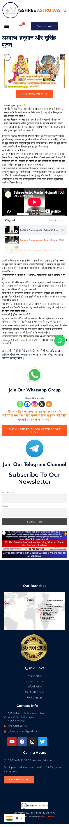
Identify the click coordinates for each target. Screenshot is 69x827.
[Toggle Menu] (6, 26)
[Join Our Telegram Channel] (34, 448)
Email (5, 506)
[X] (41, 404)
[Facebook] (27, 404)
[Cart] (21, 26)
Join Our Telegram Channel (34, 464)
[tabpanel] (34, 202)
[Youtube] (12, 741)
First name (7, 492)
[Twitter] (42, 741)
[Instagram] (34, 404)
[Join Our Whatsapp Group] (34, 375)
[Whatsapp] (20, 404)
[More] (49, 404)
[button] (59, 340)
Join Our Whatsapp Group (35, 390)
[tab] (34, 230)
